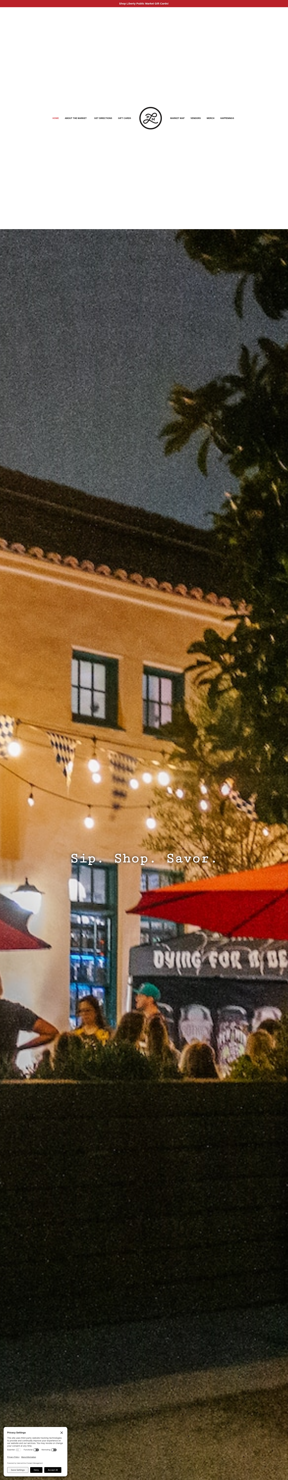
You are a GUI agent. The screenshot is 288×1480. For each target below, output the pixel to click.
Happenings (227, 118)
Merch (210, 118)
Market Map (177, 118)
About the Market (76, 118)
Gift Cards (124, 118)
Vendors (195, 118)
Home (55, 118)
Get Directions (103, 118)
